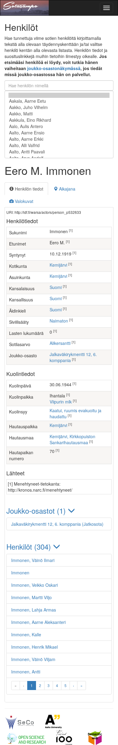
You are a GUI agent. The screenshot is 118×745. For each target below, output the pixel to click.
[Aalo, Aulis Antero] (59, 126)
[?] (59, 95)
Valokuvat (23, 201)
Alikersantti (60, 343)
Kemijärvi (58, 265)
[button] (59, 510)
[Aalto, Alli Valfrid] (59, 145)
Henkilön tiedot (28, 189)
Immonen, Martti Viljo (31, 597)
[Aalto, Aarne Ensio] (59, 133)
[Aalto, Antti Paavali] (59, 152)
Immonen (20, 573)
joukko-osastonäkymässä (53, 68)
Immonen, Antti (25, 672)
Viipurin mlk (61, 402)
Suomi (56, 287)
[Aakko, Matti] (59, 114)
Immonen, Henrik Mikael (34, 647)
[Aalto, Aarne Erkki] (59, 139)
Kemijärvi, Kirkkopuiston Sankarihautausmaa (72, 439)
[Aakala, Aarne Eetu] (59, 101)
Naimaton (59, 321)
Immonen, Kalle (26, 634)
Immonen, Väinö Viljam (33, 659)
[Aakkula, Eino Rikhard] (59, 120)
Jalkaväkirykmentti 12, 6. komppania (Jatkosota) (57, 524)
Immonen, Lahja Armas (33, 610)
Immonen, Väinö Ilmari (32, 560)
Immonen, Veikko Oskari (34, 585)
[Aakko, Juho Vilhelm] (59, 107)
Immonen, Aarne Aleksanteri (38, 622)
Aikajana (66, 189)
